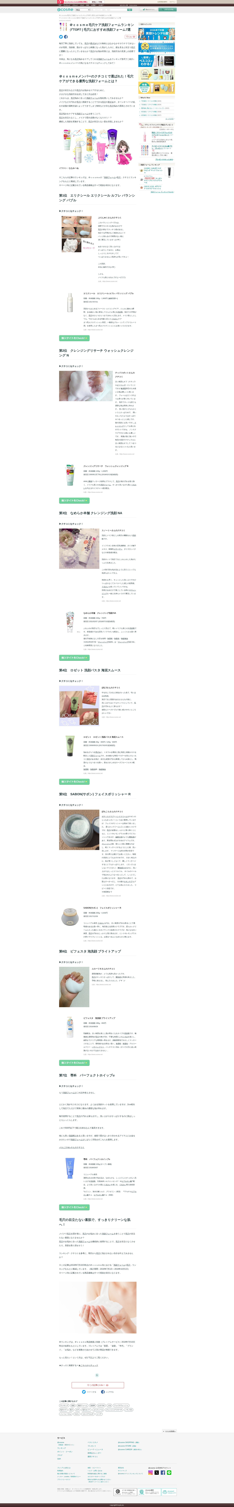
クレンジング (103, 642)
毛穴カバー (86, 1410)
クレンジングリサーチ (114, 1410)
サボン (76, 1414)
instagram (150, 1472)
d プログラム (148, 176)
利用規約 (60, 1471)
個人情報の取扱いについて (66, 1473)
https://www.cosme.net (109, 281)
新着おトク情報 (97, 2)
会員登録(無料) (162, 2)
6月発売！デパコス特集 (149, 115)
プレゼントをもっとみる (164, 159)
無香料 (109, 639)
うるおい (114, 319)
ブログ (82, 5)
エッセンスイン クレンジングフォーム (153, 180)
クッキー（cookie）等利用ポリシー (69, 1476)
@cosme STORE (127, 1446)
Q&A (87, 5)
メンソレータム (65, 1414)
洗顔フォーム (104, 59)
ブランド (75, 5)
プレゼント (92, 1446)
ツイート (91, 1392)
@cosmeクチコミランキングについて (130, 1473)
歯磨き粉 (118, 837)
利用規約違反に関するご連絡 (97, 1473)
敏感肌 (123, 388)
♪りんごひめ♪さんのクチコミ (71, 1147)
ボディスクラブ (108, 816)
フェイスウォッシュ (121, 1405)
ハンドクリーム (121, 816)
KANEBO (147, 168)
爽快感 (131, 837)
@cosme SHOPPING (129, 1442)
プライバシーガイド (63, 1479)
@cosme (66, 1443)
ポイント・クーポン (65, 1452)
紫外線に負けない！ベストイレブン (153, 108)
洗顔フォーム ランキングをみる (162, 192)
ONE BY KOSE (149, 186)
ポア (77, 1410)
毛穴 (86, 43)
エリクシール (98, 1410)
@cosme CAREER (130, 1449)
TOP (59, 5)
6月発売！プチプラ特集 (149, 112)
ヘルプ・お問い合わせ (95, 1471)
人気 (109, 1405)
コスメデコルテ (87, 1414)
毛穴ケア (63, 1410)
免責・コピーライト (94, 1468)
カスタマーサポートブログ (96, 1476)
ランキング (66, 5)
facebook (163, 1472)
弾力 (88, 759)
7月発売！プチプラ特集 (149, 104)
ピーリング (121, 385)
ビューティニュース (95, 1449)
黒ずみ (93, 43)
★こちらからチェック (88, 1365)
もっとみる (169, 119)
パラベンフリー (98, 1047)
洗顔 (72, 1405)
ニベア (99, 1414)
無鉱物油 (124, 639)
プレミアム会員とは (63, 1468)
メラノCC (128, 1410)
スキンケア (128, 882)
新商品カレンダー (94, 1453)
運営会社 (121, 1468)
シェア (110, 1392)
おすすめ (101, 1405)
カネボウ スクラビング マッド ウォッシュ (153, 170)
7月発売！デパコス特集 (149, 101)
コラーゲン (118, 549)
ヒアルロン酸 (127, 1181)
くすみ (125, 1037)
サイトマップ (122, 1471)
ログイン (173, 2)
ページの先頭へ (170, 1431)
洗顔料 (120, 312)
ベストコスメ (133, 5)
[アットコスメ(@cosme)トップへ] (65, 10)
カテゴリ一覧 (124, 5)
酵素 (90, 481)
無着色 (116, 639)
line (169, 1472)
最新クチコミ (93, 1456)
